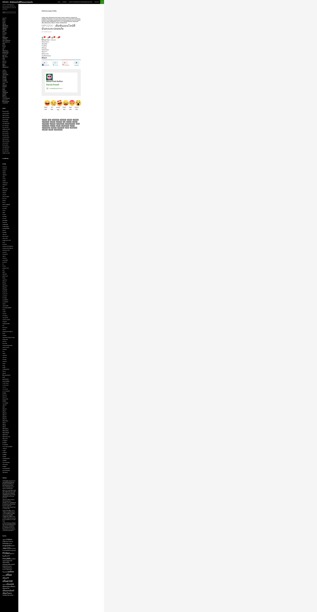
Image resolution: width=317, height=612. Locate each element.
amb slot (4, 194)
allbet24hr (4, 190)
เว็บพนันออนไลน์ (63, 22)
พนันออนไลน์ (75, 21)
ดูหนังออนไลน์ (5, 52)
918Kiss (44, 17)
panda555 (4, 262)
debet (3, 212)
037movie (4, 166)
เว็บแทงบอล (5, 464)
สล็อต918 (4, 418)
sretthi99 (4, 335)
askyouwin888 (5, 196)
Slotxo (44, 21)
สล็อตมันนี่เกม (5, 428)
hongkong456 (5, 226)
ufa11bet (10, 566)
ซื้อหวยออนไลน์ (5, 101)
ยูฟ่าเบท (4, 575)
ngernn (44, 18)
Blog (59, 1)
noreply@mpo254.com (55, 88)
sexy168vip (4, 315)
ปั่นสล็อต (4, 393)
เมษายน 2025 (5, 143)
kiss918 (4, 46)
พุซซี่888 (4, 401)
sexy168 (4, 313)
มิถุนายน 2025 (5, 139)
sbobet (3, 309)
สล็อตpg (4, 424)
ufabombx (4, 355)
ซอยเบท (4, 373)
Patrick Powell (52, 84)
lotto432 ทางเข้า (6, 250)
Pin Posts (97, 1)
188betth (4, 174)
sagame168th (57, 20)
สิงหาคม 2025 (5, 135)
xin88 (3, 365)
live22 (3, 88)
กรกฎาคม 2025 (5, 137)
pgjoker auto (5, 276)
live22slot (4, 244)
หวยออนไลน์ (5, 103)
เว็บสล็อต (4, 460)
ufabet (3, 353)
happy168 (4, 222)
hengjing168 (5, 224)
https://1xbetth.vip (6, 40)
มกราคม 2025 (5, 149)
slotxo (3, 36)
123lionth (4, 168)
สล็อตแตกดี (4, 438)
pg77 (3, 270)
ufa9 (3, 351)
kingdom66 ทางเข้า (6, 240)
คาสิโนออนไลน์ (52, 21)
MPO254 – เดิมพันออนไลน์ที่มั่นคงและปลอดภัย (17, 2)
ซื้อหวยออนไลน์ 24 (6, 375)
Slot (72, 20)
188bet (4, 172)
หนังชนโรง (4, 73)
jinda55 (4, 21)
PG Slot (56, 18)
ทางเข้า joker (5, 53)
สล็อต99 (4, 422)
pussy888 (4, 33)
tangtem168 (5, 339)
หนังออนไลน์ (5, 92)
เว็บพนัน (57, 22)
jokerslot (4, 62)
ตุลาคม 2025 (5, 131)
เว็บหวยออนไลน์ (5, 462)
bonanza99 (4, 206)
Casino (63, 17)
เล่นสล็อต (4, 454)
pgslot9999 (71, 18)
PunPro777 (45, 20)
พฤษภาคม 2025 (5, 141)
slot (3, 49)
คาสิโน (47, 21)
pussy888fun (5, 299)
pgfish (3, 272)
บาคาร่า (58, 21)
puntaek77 (4, 295)
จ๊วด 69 (4, 371)
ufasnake (4, 359)
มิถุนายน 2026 (5, 115)
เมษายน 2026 (5, 119)
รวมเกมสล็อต (5, 403)
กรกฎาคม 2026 (5, 113)
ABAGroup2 (52, 17)
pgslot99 (4, 284)
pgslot (3, 31)
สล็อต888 (4, 28)
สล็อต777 (4, 414)
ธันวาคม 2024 (5, 151)
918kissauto (5, 182)
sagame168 (9, 560)
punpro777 (5, 100)
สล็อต (43, 22)
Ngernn (53, 121)
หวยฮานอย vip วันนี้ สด (7, 446)
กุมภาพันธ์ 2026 (5, 123)
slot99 (3, 22)
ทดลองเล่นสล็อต (5, 381)
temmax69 (4, 343)
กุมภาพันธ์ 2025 (5, 147)
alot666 (4, 192)
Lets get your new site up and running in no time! (80, 1)
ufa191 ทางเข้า (5, 347)
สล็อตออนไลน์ (47, 22)
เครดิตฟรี (4, 452)
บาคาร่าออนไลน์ (63, 21)
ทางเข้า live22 (5, 383)
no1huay (59, 121)
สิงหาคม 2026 (5, 111)
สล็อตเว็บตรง (5, 25)
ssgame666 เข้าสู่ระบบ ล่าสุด (8, 337)
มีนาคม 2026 (5, 121)
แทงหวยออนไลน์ (6, 470)
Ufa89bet (4, 349)
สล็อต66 (4, 24)
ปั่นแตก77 (4, 397)
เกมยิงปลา (53, 22)
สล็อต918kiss (5, 420)
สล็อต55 (4, 411)
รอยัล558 (4, 405)
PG (53, 18)
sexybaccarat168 (66, 20)
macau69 (4, 252)
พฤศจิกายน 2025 (6, 129)
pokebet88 (4, 289)
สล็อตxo (4, 65)
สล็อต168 (4, 409)
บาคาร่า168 (5, 82)
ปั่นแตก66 (70, 21)
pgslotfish (4, 288)
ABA (47, 17)
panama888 (5, 260)
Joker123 (67, 17)
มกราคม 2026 (5, 125)
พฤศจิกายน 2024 (6, 153)
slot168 (4, 329)
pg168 (3, 19)
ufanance (4, 357)
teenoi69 (4, 341)
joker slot (4, 55)
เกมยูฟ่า (4, 450)
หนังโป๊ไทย (4, 39)
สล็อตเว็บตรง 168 (6, 436)
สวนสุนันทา (4, 440)
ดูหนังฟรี (4, 77)
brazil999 (4, 208)
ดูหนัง (3, 89)
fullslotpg (4, 86)
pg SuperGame (5, 268)
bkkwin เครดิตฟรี (6, 204)
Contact (64, 1)
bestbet (4, 200)
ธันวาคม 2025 (5, 127)
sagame (4, 303)
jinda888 (4, 232)
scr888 (4, 311)
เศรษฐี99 (4, 466)
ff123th (4, 214)
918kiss (4, 70)
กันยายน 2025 (5, 133)
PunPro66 (77, 18)
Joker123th (74, 17)
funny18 (4, 218)
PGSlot (60, 18)
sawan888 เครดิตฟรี (6, 307)
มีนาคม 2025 (5, 145)
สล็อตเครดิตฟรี (5, 432)
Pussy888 (50, 20)
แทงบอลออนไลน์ (6, 468)
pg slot (3, 44)
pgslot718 (4, 280)
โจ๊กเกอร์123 (5, 56)
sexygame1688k (5, 323)
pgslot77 (65, 18)
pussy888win (5, 301)
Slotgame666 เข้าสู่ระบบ (7, 331)
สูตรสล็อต (4, 442)
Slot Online (77, 20)
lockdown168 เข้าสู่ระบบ (7, 246)
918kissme (4, 184)
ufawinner (4, 361)
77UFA (4, 178)
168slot (4, 170)
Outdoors (49, 18)
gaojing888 (4, 220)
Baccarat (58, 17)
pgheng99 (4, 85)
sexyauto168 (5, 317)
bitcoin (4, 202)
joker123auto (5, 236)
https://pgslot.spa (6, 41)
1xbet (3, 176)
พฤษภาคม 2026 (5, 117)
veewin (4, 363)
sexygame (4, 321)
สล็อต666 (4, 413)
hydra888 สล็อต (5, 228)
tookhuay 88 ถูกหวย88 (7, 345)
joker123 (4, 18)
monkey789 (5, 254)
